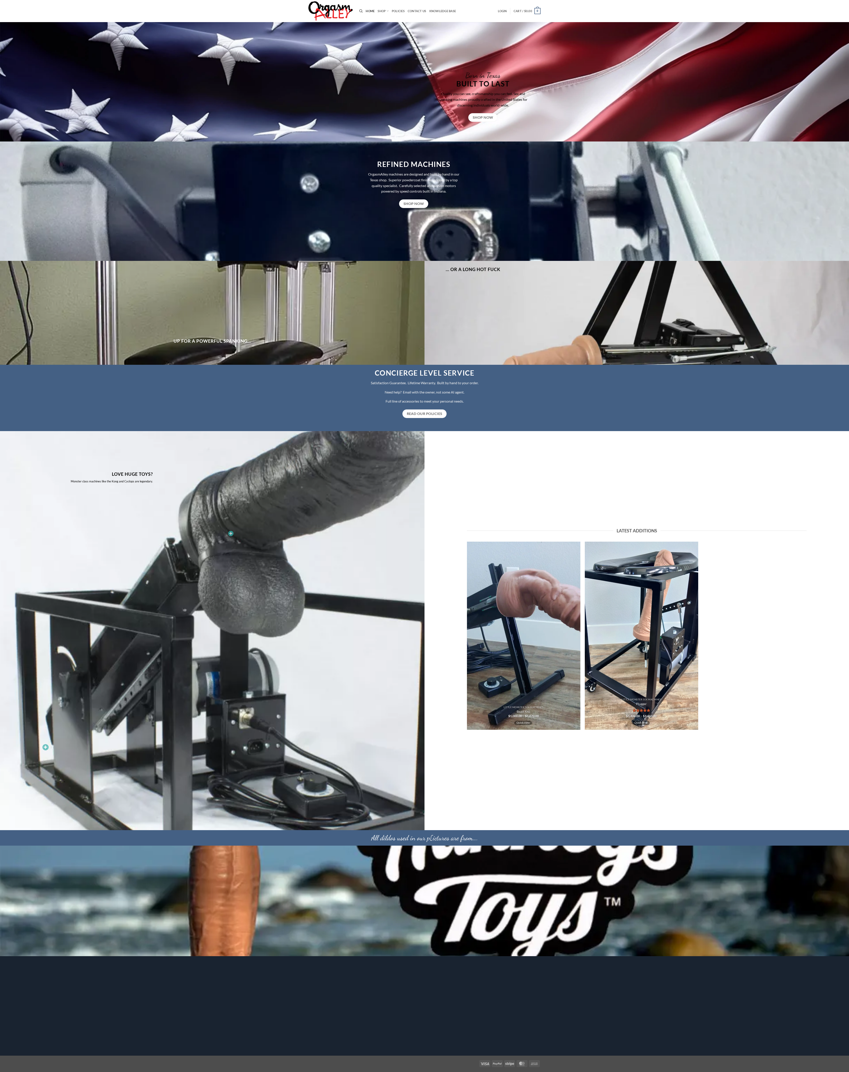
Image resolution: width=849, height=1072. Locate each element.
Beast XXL (523, 711)
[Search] (361, 11)
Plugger (641, 704)
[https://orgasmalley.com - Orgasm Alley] (330, 11)
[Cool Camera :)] (45, 747)
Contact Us (417, 11)
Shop (382, 11)
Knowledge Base (442, 11)
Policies (398, 11)
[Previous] (462, 638)
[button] (502, 11)
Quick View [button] (523, 722)
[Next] (705, 638)
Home (370, 11)
